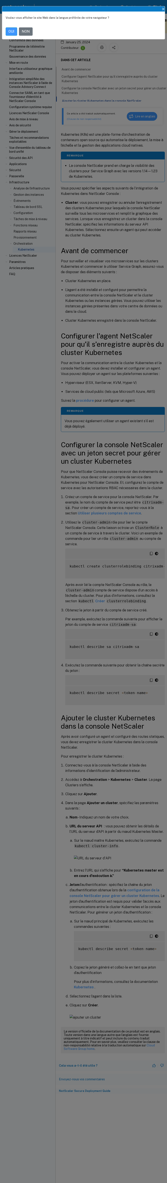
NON (26, 31)
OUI (11, 31)
